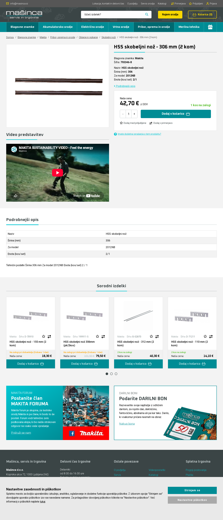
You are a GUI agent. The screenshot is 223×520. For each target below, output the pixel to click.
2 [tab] (111, 374)
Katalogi (162, 3)
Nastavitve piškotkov (192, 500)
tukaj (42, 501)
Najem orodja (170, 14)
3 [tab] (116, 374)
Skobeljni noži (109, 37)
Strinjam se (192, 490)
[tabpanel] (30, 333)
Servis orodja (148, 3)
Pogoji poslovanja (196, 470)
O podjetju (132, 3)
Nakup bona (127, 423)
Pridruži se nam (21, 432)
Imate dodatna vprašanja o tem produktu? (139, 134)
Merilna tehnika (189, 27)
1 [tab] (107, 374)
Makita (43, 37)
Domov (10, 37)
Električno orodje (92, 27)
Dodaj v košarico (173, 113)
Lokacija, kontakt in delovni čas (108, 3)
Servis (117, 474)
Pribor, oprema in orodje (154, 27)
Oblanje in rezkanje (88, 37)
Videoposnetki (157, 470)
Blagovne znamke (22, 27)
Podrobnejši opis (125, 86)
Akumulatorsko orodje (58, 27)
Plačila (189, 474)
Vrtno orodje (121, 27)
